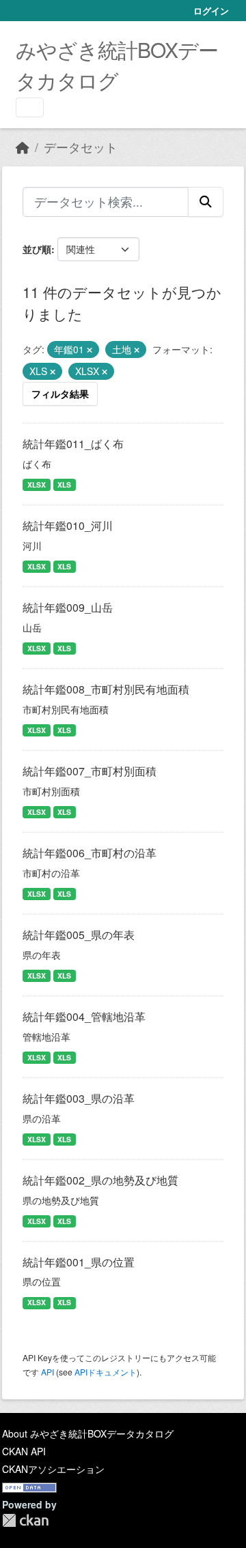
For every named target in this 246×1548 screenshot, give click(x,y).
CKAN (25, 1520)
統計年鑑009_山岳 (68, 607)
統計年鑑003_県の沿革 (79, 1098)
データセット (81, 146)
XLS (64, 484)
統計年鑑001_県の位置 (79, 1262)
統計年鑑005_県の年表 (79, 934)
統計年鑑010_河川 (68, 525)
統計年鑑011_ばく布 (73, 443)
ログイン (211, 10)
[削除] (89, 349)
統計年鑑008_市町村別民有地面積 (106, 689)
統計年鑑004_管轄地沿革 (84, 1016)
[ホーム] (22, 146)
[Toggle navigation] (30, 107)
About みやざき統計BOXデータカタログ (88, 1433)
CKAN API (24, 1451)
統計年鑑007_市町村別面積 (89, 771)
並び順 (37, 249)
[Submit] (205, 202)
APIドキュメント (105, 1372)
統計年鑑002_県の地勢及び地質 (100, 1180)
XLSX (36, 484)
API (47, 1372)
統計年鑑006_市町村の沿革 (89, 853)
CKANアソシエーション (53, 1469)
